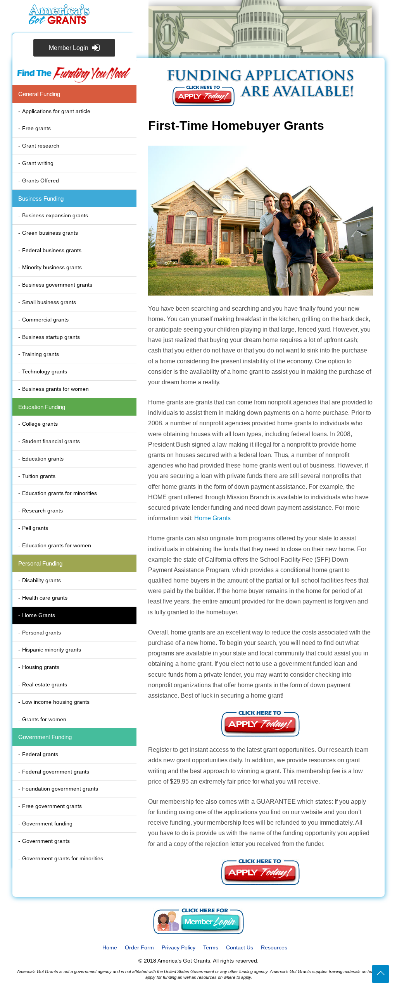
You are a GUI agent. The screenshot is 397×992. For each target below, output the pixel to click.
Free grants (36, 128)
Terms (210, 947)
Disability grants (41, 580)
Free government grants (52, 806)
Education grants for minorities (59, 493)
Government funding (47, 823)
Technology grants (44, 371)
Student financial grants (51, 441)
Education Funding (41, 407)
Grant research (40, 146)
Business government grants (57, 285)
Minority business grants (52, 267)
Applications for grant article (56, 111)
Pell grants (35, 528)
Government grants (46, 841)
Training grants (40, 354)
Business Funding (41, 198)
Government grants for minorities (62, 858)
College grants (40, 424)
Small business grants (49, 302)
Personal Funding (40, 563)
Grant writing (38, 163)
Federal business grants (51, 250)
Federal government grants (55, 771)
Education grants (43, 459)
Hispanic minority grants (51, 649)
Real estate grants (44, 684)
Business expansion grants (55, 215)
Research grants (42, 510)
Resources (274, 947)
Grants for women (44, 719)
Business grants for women (55, 389)
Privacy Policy (178, 947)
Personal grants (41, 632)
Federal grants (40, 754)
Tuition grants (38, 476)
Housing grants (40, 667)
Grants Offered (40, 180)
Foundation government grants (60, 789)
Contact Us (239, 947)
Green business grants (50, 233)
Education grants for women (56, 545)
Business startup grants (51, 337)
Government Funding (45, 737)
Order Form (139, 947)
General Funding (39, 94)
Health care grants (44, 598)
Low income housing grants (56, 702)
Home (109, 947)
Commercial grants (45, 319)
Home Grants (38, 615)
